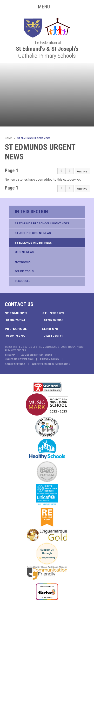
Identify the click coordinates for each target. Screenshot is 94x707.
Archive (82, 171)
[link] (61, 171)
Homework (22, 261)
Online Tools (24, 271)
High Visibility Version (19, 359)
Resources (22, 281)
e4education (62, 364)
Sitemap (10, 354)
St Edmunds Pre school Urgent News (42, 223)
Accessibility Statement (36, 354)
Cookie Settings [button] (15, 364)
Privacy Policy (49, 359)
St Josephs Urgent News (33, 233)
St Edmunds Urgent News (33, 242)
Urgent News (24, 252)
